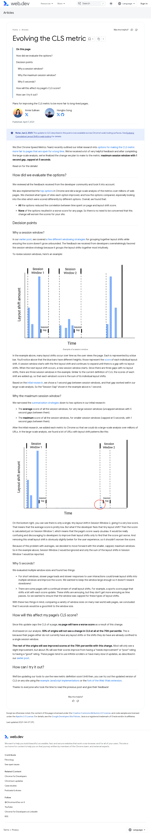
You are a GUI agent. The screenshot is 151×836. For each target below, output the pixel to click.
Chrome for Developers (16, 776)
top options (46, 191)
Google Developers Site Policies (66, 716)
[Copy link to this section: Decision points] (39, 223)
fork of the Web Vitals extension (104, 680)
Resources (45, 3)
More (60, 3)
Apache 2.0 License (24, 716)
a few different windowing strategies (65, 239)
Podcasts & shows (13, 790)
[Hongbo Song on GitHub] (62, 115)
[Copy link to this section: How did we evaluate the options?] (69, 175)
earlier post (25, 239)
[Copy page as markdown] (98, 38)
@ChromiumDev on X (15, 802)
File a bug (9, 759)
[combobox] (91, 3)
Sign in (144, 3)
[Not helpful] (136, 30)
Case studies (11, 785)
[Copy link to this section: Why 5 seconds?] (37, 563)
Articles (9, 13)
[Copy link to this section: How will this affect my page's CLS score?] (80, 615)
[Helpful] (132, 30)
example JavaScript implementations (59, 680)
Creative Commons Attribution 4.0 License (92, 713)
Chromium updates (14, 781)
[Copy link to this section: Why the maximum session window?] (64, 396)
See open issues (12, 764)
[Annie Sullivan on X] (26, 115)
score (108, 359)
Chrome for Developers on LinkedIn (21, 811)
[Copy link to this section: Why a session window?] (47, 233)
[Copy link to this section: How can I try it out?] (46, 667)
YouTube (9, 807)
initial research (35, 382)
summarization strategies (45, 402)
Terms (6, 830)
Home (15, 29)
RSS (6, 816)
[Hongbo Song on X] (58, 115)
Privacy (15, 830)
